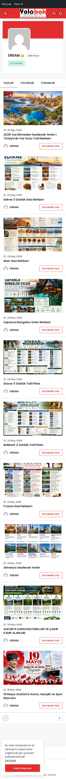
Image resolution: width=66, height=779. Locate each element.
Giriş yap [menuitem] (6, 3)
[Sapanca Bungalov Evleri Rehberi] (33, 296)
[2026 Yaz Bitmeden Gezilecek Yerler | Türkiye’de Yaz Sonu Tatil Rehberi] (33, 108)
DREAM (14, 146)
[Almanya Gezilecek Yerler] (33, 541)
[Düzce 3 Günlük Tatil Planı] (33, 357)
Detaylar (10, 760)
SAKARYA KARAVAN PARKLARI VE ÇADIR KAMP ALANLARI (31, 631)
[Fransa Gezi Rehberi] (33, 480)
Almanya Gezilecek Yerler (22, 568)
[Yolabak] (33, 13)
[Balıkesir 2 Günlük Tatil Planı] (33, 419)
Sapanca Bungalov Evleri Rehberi (27, 322)
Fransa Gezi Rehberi (18, 506)
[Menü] (5, 13)
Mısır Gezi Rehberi (16, 261)
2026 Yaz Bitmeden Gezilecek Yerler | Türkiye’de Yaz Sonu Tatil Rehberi (30, 136)
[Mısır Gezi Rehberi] (33, 235)
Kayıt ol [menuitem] (18, 3)
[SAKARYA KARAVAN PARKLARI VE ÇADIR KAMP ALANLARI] (33, 603)
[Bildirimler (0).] (60, 13)
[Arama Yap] (54, 13)
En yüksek (16, 63)
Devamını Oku (51, 146)
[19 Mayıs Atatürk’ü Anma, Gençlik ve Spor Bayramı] (33, 668)
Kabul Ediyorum (22, 768)
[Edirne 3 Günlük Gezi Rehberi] (33, 173)
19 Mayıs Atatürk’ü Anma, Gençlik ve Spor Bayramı (33, 696)
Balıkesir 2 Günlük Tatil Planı (23, 445)
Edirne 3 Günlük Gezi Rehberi (24, 200)
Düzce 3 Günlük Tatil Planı (22, 384)
